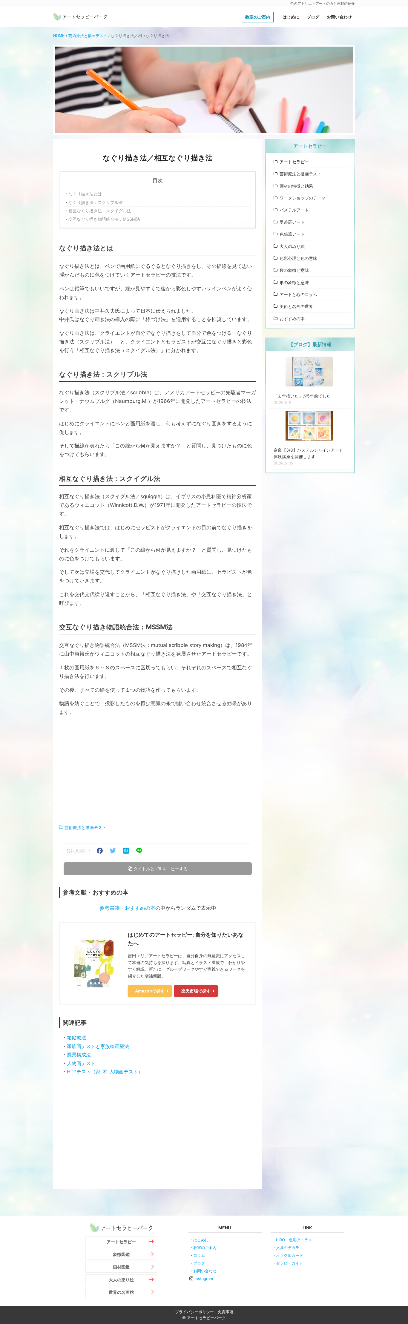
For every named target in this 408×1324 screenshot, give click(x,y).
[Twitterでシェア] (113, 851)
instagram (204, 1278)
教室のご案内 (257, 16)
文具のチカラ (287, 1247)
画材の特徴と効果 (296, 185)
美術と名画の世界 (296, 306)
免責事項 (225, 1311)
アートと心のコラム (298, 294)
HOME (59, 35)
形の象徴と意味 (294, 282)
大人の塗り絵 (121, 1279)
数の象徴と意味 (294, 270)
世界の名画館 (121, 1292)
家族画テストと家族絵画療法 (98, 1046)
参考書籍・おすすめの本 (127, 908)
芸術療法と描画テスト (87, 35)
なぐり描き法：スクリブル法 (95, 202)
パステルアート (294, 209)
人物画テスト (81, 1063)
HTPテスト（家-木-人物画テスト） (105, 1072)
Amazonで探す (150, 990)
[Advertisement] (157, 770)
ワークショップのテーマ (303, 197)
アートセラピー (294, 161)
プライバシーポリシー (194, 1311)
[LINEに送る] (139, 851)
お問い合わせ (339, 16)
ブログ (313, 16)
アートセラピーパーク (80, 17)
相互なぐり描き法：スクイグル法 (99, 210)
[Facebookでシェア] (100, 851)
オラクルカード (289, 1255)
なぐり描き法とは (85, 193)
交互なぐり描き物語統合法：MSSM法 (104, 219)
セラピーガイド (289, 1263)
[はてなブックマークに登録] (126, 851)
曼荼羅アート (292, 222)
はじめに (291, 16)
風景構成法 (79, 1055)
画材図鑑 (121, 1266)
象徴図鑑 (121, 1254)
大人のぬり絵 (292, 246)
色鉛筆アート (292, 234)
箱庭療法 (76, 1038)
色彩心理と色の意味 (298, 258)
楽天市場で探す (196, 990)
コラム (199, 1255)
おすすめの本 (292, 318)
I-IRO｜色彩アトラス (294, 1239)
